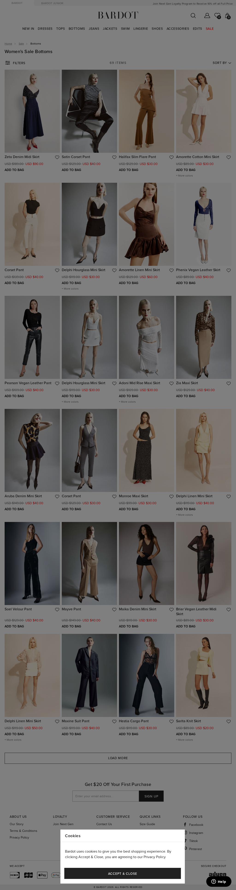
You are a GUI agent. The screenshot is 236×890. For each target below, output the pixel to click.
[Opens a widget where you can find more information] (218, 882)
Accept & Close (122, 873)
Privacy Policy (155, 857)
